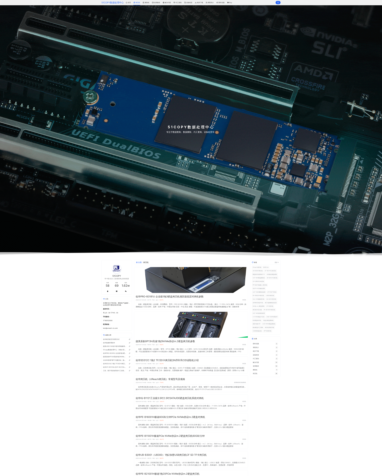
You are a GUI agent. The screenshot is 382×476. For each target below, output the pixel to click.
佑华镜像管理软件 (109, 343)
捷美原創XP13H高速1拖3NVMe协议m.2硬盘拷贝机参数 (165, 341)
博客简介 (211, 2)
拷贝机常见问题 (257, 309)
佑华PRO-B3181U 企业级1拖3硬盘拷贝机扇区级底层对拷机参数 (170, 296)
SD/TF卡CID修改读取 (259, 288)
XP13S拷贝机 (267, 331)
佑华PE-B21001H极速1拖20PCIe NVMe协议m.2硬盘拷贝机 (167, 473)
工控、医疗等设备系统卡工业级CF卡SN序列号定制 (114, 370)
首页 (129, 2)
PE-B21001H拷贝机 (269, 309)
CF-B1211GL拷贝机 (270, 271)
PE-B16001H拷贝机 (258, 295)
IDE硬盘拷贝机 (257, 320)
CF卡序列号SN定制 (258, 281)
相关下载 (200, 2)
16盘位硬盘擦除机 (268, 320)
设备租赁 (189, 2)
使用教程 (157, 2)
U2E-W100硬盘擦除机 (268, 324)
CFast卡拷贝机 (257, 267)
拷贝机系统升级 (269, 327)
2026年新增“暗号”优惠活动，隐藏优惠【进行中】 (114, 360)
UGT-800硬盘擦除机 (259, 278)
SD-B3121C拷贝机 (272, 278)
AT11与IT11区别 (271, 292)
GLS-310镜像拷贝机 (258, 299)
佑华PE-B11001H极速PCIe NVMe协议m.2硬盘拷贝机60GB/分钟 (170, 435)
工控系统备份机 (257, 331)
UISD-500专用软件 (272, 316)
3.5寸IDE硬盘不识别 (258, 316)
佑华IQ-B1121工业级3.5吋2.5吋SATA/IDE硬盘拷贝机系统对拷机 (170, 398)
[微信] (125, 291)
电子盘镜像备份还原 (271, 302)
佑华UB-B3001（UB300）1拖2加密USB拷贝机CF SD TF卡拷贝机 (171, 454)
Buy (230, 2)
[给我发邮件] (116, 291)
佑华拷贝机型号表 (258, 302)
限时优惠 (222, 2)
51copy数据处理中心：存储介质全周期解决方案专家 (114, 350)
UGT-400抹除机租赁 (259, 313)
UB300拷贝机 (270, 295)
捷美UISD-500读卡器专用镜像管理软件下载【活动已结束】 (114, 346)
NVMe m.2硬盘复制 (258, 306)
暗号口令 (266, 267)
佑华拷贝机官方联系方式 (111, 339)
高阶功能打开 (256, 324)
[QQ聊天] (107, 291)
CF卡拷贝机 (269, 306)
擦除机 (147, 2)
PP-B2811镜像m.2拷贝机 (260, 285)
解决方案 (168, 2)
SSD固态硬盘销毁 (272, 274)
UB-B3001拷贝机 (258, 271)
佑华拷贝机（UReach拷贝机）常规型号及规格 (160, 379)
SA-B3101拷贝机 (271, 299)
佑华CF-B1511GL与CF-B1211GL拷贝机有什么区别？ (114, 367)
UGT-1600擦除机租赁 (259, 292)
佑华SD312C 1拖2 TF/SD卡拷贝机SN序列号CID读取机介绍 (167, 360)
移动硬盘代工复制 (258, 327)
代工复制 (179, 2)
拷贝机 (138, 2)
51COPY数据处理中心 (112, 2)
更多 (276, 262)
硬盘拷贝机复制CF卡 (259, 274)
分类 (140, 262)
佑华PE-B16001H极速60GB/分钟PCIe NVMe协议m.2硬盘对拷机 (170, 417)
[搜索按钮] (278, 2)
